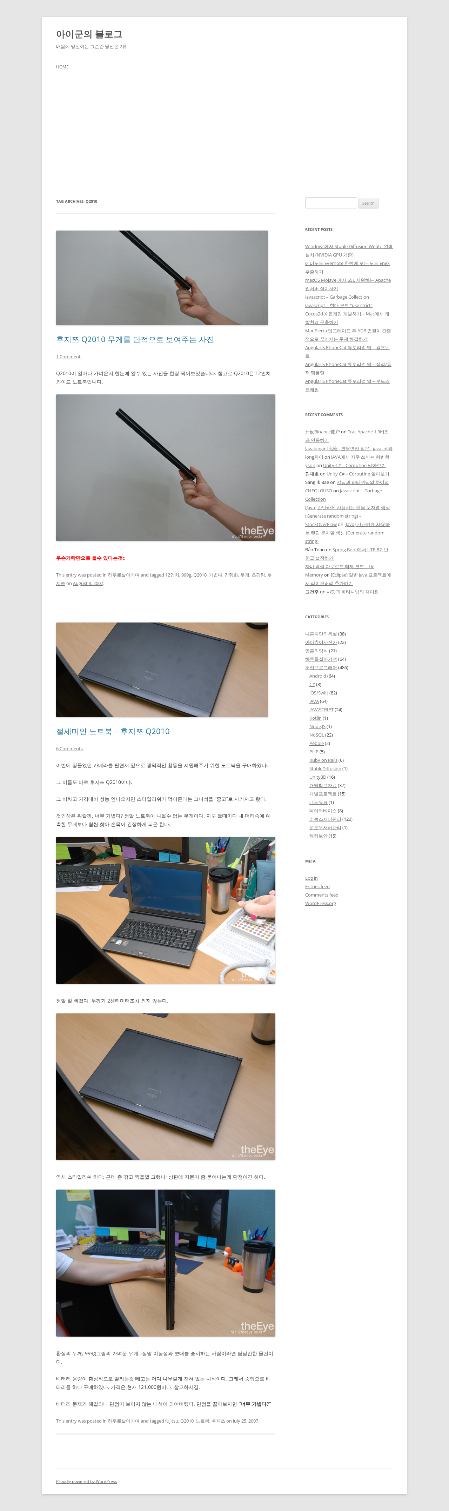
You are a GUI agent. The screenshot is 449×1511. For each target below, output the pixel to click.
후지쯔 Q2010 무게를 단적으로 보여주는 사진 (135, 339)
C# (312, 684)
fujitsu (171, 1421)
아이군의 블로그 (89, 33)
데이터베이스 (323, 810)
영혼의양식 (316, 650)
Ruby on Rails (323, 760)
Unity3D (317, 777)
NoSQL (316, 735)
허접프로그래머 (321, 667)
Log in (311, 878)
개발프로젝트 (323, 794)
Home (62, 67)
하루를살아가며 (124, 575)
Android (317, 676)
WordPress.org (320, 903)
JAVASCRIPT (321, 709)
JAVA (314, 701)
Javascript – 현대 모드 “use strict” (339, 305)
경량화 (231, 575)
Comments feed (322, 895)
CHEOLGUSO (318, 490)
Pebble (316, 743)
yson (310, 465)
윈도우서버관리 (325, 827)
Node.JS (317, 726)
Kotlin (315, 718)
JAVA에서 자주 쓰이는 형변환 (360, 457)
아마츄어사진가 (321, 642)
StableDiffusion (325, 768)
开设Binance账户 (322, 431)
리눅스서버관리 (325, 819)
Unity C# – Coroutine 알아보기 (354, 465)
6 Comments (69, 748)
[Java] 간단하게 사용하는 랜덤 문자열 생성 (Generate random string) (347, 532)
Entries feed (317, 886)
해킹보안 (318, 836)
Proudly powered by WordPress (86, 1481)
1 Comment (68, 356)
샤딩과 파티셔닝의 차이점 (363, 482)
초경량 (258, 575)
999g (186, 575)
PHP (314, 751)
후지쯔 (218, 1421)
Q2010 (200, 575)
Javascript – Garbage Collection (337, 297)
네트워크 (318, 802)
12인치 (172, 575)
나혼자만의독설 (321, 634)
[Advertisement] (224, 128)
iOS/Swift (318, 693)
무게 (244, 575)
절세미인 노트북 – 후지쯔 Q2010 (113, 731)
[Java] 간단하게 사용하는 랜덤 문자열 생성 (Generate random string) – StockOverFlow (347, 515)
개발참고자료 (323, 785)
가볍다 (215, 575)
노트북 (202, 1421)
